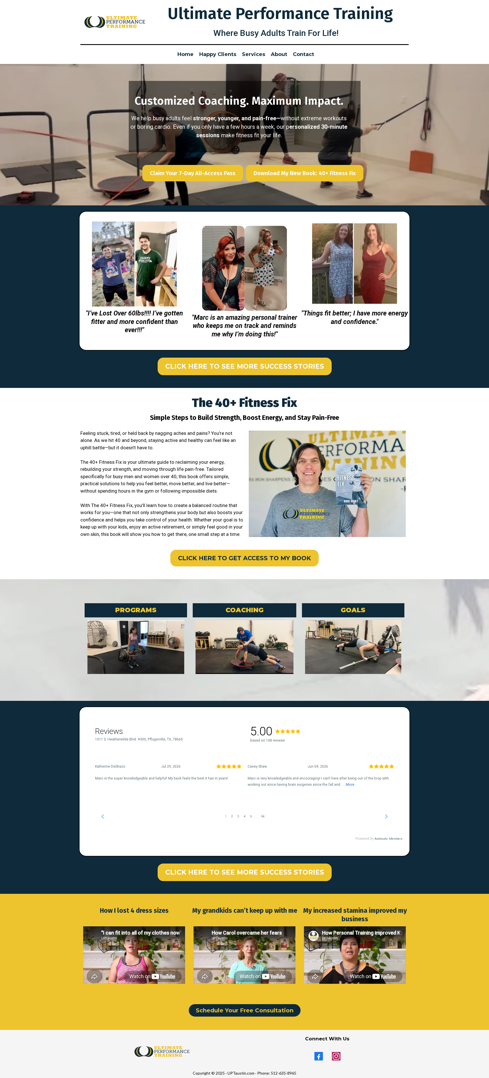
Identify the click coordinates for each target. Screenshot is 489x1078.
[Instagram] (336, 1056)
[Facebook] (318, 1056)
